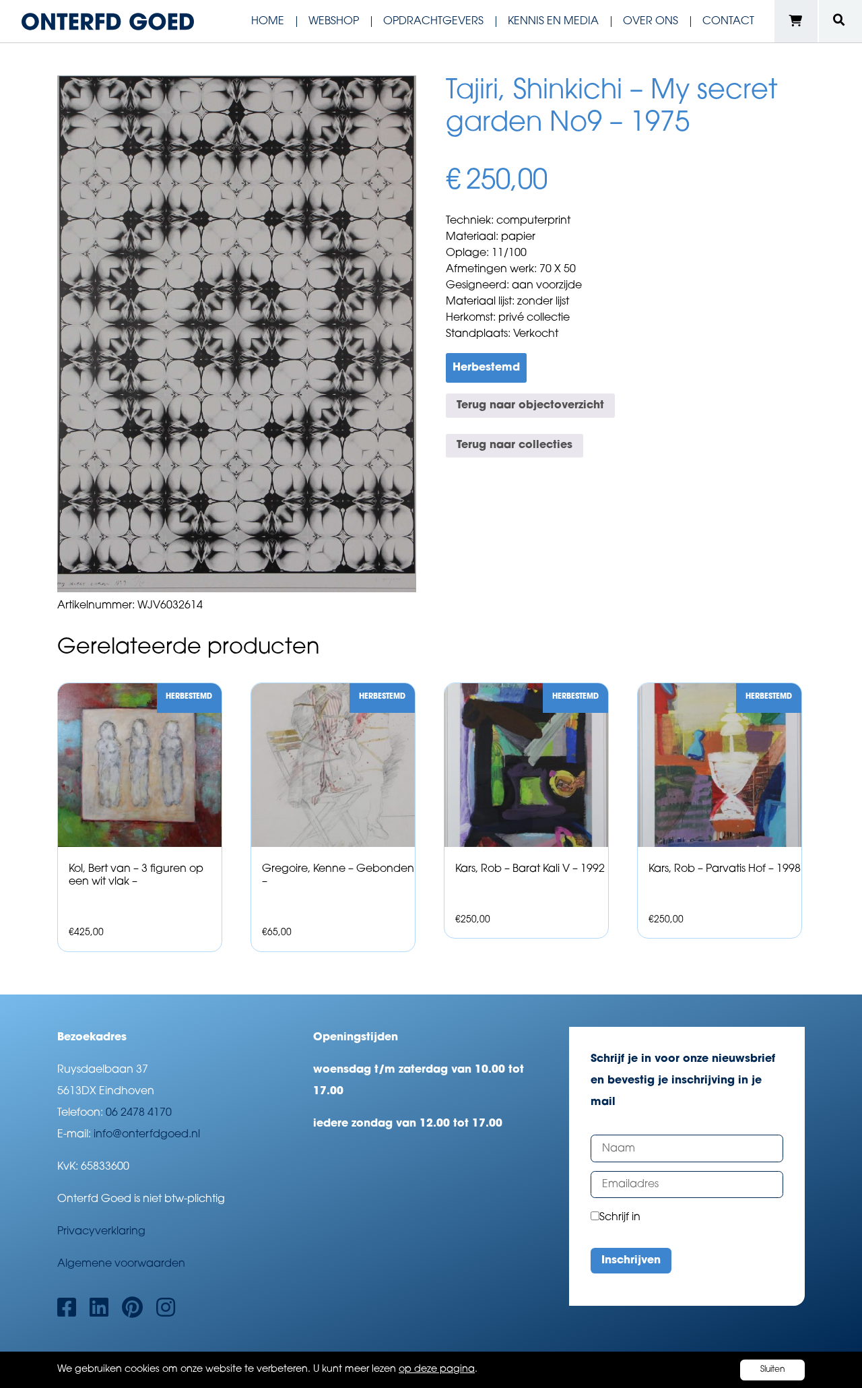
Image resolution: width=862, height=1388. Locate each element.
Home (267, 21)
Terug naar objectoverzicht (530, 405)
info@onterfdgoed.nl (147, 1134)
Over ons (650, 21)
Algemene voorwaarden (121, 1264)
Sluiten (772, 1370)
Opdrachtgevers (433, 21)
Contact (728, 21)
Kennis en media (553, 21)
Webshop (333, 21)
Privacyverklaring (101, 1231)
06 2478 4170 (139, 1113)
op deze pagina (437, 1369)
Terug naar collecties (514, 445)
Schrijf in (619, 1217)
